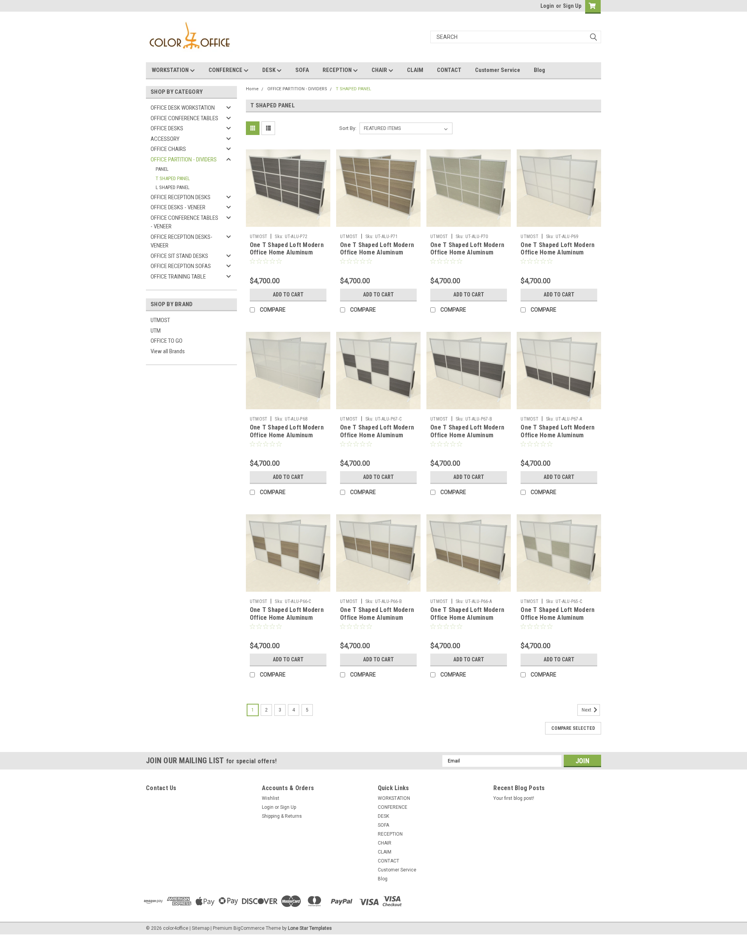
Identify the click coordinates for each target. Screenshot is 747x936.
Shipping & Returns (282, 816)
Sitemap (200, 928)
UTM (156, 330)
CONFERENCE (226, 70)
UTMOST (160, 320)
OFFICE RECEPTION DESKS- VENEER (181, 241)
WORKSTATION (171, 70)
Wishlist (270, 798)
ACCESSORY (165, 138)
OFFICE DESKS (167, 128)
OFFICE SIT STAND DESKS (179, 255)
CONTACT (449, 70)
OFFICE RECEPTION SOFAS (181, 266)
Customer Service (497, 70)
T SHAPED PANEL (173, 178)
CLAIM (415, 70)
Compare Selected (573, 728)
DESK (269, 70)
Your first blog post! (513, 798)
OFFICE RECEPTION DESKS (180, 197)
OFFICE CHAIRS (168, 148)
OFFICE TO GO (166, 340)
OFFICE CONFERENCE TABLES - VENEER (184, 222)
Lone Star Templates (310, 928)
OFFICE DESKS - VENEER (178, 207)
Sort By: (347, 128)
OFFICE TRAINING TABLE (178, 276)
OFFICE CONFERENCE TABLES (184, 118)
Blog (539, 70)
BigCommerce (249, 928)
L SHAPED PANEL (172, 187)
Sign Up (572, 6)
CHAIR (380, 70)
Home (252, 88)
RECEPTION (338, 70)
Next (587, 710)
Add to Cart (288, 294)
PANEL (162, 169)
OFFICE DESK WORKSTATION (183, 107)
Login (547, 6)
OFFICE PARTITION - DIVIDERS (184, 159)
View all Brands (168, 351)
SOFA (302, 70)
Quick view (288, 224)
